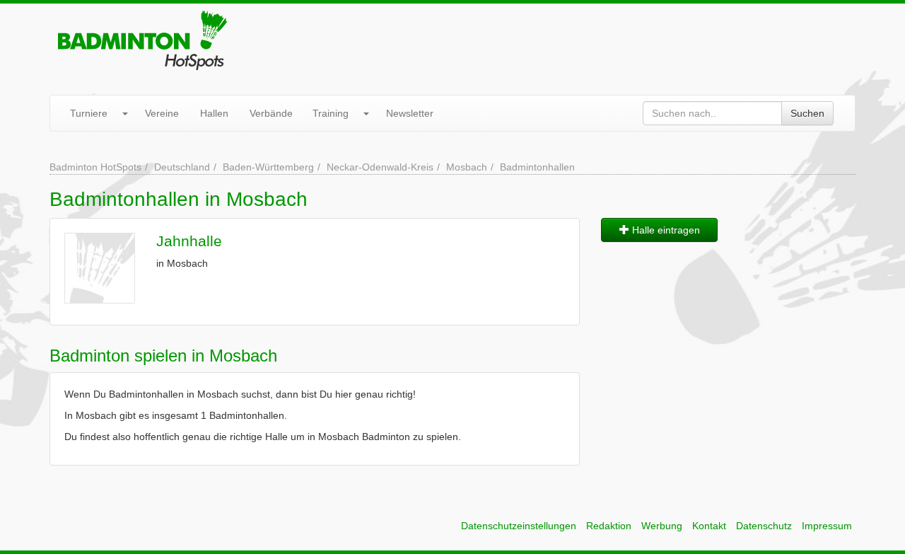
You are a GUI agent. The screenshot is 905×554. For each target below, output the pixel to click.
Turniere (88, 113)
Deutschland (182, 167)
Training (331, 113)
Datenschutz (764, 525)
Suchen (807, 113)
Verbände (271, 113)
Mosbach (466, 167)
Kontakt (709, 525)
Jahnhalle (189, 241)
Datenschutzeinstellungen (518, 525)
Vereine (162, 113)
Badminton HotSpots (95, 167)
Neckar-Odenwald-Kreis (380, 167)
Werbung (661, 525)
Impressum (827, 525)
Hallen (214, 113)
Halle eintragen (664, 230)
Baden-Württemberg (268, 167)
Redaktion (608, 525)
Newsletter (409, 113)
